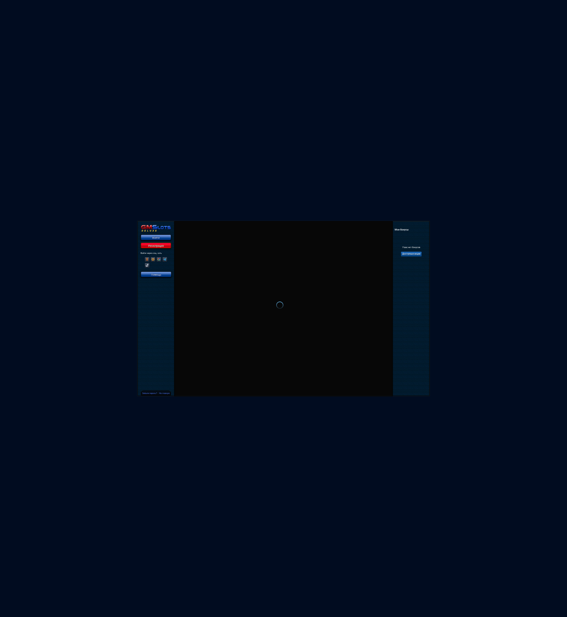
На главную (164, 393)
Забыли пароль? (149, 393)
